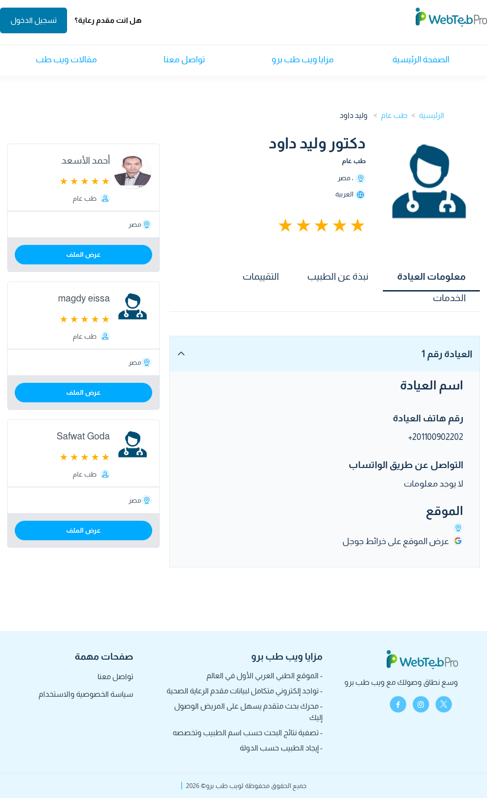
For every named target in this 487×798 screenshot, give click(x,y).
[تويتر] (443, 704)
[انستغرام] (420, 704)
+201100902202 (435, 437)
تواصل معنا (184, 59)
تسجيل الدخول (33, 20)
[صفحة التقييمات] (317, 225)
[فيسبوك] (398, 704)
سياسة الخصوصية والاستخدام (86, 694)
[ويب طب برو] (451, 20)
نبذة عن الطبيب (338, 276)
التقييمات (261, 276)
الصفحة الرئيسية (420, 59)
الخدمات (449, 297)
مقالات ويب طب (66, 59)
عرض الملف (83, 254)
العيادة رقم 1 (446, 354)
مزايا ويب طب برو (303, 59)
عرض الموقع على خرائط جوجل (395, 541)
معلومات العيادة (431, 276)
